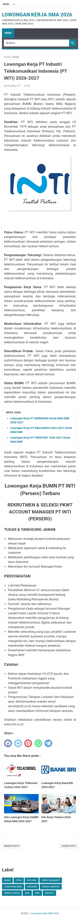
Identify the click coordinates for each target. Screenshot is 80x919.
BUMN (7, 880)
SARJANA (32, 886)
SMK (37, 893)
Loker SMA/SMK (13, 886)
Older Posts (69, 846)
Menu (8, 33)
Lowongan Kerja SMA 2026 (37, 15)
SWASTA (49, 893)
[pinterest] (28, 743)
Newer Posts (11, 846)
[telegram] (48, 743)
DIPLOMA (31, 880)
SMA (27, 893)
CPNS (19, 880)
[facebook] (8, 743)
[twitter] (18, 743)
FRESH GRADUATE (51, 880)
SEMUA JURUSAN (50, 886)
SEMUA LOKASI (11, 893)
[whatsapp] (38, 743)
